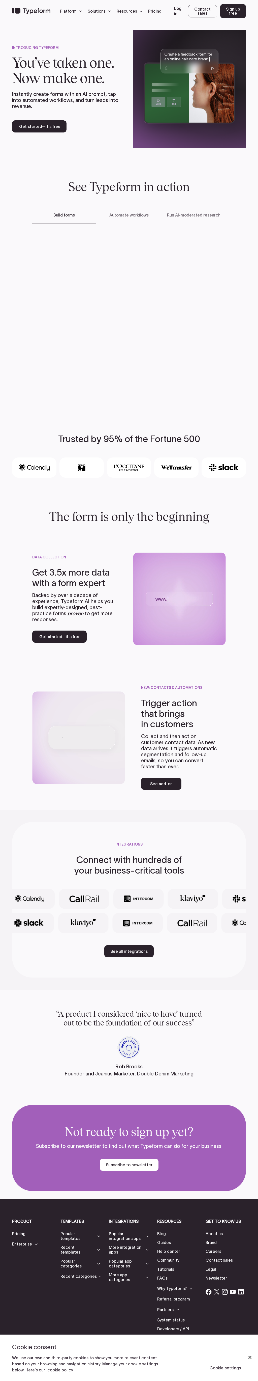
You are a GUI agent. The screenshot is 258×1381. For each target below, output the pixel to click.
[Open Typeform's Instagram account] (225, 1292)
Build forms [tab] (64, 215)
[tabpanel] (129, 314)
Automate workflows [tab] (129, 215)
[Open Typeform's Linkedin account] (241, 1292)
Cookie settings (225, 1368)
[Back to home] (31, 11)
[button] (72, 11)
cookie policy (60, 1370)
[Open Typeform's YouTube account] (233, 1292)
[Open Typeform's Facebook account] (209, 1292)
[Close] (249, 1357)
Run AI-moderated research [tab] (193, 215)
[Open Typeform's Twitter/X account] (217, 1292)
